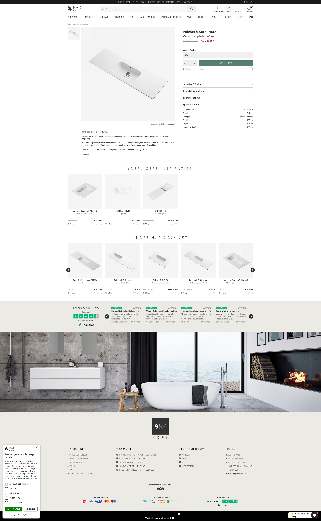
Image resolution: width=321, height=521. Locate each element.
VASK (189, 17)
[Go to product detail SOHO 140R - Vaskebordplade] (160, 191)
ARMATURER (73, 17)
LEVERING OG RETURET (78, 458)
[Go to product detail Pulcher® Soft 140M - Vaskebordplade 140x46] (198, 260)
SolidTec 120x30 (122, 211)
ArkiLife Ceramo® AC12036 (85, 280)
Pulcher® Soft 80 (160, 280)
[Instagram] (158, 437)
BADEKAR (103, 17)
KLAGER (71, 466)
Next (253, 270)
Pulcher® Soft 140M (198, 280)
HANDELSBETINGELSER (168, 2)
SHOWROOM (139, 2)
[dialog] (21, 481)
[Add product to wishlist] (97, 224)
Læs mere (85, 154)
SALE (251, 17)
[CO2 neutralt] (173, 502)
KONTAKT (187, 2)
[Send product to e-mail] (246, 69)
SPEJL (213, 17)
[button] (21, 514)
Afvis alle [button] (30, 509)
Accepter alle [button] (14, 509)
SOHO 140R (160, 211)
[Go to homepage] (75, 9)
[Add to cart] (100, 224)
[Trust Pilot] (212, 501)
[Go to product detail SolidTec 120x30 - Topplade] (122, 191)
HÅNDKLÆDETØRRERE (170, 17)
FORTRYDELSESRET (76, 462)
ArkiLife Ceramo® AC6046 (85, 211)
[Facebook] (154, 437)
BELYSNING (119, 17)
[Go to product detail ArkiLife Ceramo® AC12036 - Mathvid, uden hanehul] (85, 260)
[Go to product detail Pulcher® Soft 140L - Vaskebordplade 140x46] (122, 260)
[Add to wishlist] (242, 69)
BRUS (132, 17)
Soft (86, 24)
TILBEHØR (226, 17)
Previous (68, 270)
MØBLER (89, 17)
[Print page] (251, 69)
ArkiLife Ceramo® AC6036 (236, 280)
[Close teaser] (179, 514)
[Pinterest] (163, 437)
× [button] (37, 447)
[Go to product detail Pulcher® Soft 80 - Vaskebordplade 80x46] (160, 260)
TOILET (201, 17)
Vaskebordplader (78, 24)
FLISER (240, 17)
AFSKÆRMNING (147, 17)
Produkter (124, 2)
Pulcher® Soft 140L (123, 280)
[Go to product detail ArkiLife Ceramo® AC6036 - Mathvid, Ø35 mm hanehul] (236, 260)
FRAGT (151, 2)
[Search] (191, 9)
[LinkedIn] (167, 437)
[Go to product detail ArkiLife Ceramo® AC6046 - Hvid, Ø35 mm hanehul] (85, 191)
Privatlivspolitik (31, 479)
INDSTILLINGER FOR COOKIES (81, 473)
